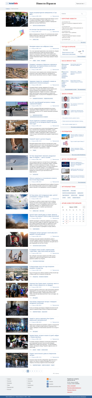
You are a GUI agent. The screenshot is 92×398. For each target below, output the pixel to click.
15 (83, 216)
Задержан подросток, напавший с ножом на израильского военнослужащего (43, 82)
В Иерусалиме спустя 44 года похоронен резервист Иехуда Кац (42, 267)
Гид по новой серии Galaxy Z (77, 141)
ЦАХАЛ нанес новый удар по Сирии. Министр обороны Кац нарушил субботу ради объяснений (44, 215)
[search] (82, 13)
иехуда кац (35, 276)
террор (34, 150)
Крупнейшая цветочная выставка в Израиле (76, 65)
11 (70, 216)
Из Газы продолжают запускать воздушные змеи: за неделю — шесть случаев (43, 156)
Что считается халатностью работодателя (77, 104)
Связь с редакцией (71, 385)
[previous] (63, 207)
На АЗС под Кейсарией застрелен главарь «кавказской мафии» (42, 103)
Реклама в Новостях (71, 390)
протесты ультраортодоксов (39, 25)
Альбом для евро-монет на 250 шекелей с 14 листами (77, 170)
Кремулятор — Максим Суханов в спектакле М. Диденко (76, 73)
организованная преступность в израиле (39, 116)
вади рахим (44, 311)
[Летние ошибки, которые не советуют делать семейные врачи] (66, 136)
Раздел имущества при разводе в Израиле (76, 98)
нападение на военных (38, 98)
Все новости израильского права (78, 127)
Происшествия (55, 16)
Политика (9, 380)
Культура (9, 389)
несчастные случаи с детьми (39, 245)
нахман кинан (45, 349)
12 (73, 216)
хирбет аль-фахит (46, 365)
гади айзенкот (66, 195)
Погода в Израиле (81, 56)
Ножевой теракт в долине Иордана (40, 139)
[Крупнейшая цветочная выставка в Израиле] (66, 66)
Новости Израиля (46, 3)
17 (66, 219)
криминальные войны (37, 115)
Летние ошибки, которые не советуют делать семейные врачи (77, 136)
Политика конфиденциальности (74, 387)
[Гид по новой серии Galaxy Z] (66, 143)
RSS (50, 379)
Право (8, 385)
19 (73, 219)
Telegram (51, 381)
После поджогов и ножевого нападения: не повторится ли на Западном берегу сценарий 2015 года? (43, 122)
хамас (69, 197)
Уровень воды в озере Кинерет (69, 54)
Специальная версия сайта (55, 386)
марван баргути (76, 197)
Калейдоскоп (30, 385)
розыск (34, 349)
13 (76, 216)
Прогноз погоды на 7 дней (67, 52)
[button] (12, 3)
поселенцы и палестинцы (38, 261)
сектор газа (35, 174)
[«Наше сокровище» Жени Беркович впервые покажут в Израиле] (66, 150)
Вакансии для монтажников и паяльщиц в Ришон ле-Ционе (77, 176)
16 (63, 219)
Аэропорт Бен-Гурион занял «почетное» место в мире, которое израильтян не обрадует (44, 284)
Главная (9, 378)
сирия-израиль (36, 228)
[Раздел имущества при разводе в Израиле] (66, 99)
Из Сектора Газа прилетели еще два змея (42, 29)
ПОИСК (64, 13)
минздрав (43, 60)
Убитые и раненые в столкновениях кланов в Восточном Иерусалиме (43, 179)
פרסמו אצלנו (69, 392)
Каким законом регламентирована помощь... (73, 121)
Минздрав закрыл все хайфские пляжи (41, 46)
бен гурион (35, 297)
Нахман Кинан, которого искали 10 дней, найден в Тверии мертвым (44, 336)
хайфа (34, 60)
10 (66, 216)
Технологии (30, 380)
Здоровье (30, 378)
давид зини (80, 192)
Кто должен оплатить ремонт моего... (71, 118)
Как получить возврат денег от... (70, 124)
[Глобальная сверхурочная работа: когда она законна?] (66, 112)
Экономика (9, 383)
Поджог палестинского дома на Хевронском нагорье (43, 354)
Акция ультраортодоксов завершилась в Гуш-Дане (43, 13)
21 (80, 219)
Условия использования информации (78, 396)
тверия (38, 349)
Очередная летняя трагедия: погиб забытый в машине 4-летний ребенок (43, 233)
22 (83, 219)
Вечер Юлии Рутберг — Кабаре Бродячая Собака (77, 81)
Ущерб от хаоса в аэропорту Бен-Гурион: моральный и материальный (42, 319)
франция (81, 195)
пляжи (38, 60)
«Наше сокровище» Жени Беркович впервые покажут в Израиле (77, 149)
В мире (29, 383)
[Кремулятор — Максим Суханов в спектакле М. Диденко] (66, 74)
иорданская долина (48, 98)
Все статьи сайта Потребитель (78, 154)
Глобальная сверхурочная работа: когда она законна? (77, 111)
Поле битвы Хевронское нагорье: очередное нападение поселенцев (43, 302)
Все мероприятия (81, 89)
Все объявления (81, 182)
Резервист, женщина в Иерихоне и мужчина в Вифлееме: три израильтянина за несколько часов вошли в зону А (43, 66)
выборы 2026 (66, 190)
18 (70, 219)
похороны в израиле (43, 276)
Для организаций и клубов (70, 89)
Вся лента (83, 42)
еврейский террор (37, 311)
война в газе (35, 39)
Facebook (51, 384)
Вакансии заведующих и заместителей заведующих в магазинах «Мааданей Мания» (77, 164)
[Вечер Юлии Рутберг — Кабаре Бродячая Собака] (66, 83)
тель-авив (73, 190)
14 (80, 216)
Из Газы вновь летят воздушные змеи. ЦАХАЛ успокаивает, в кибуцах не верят (43, 195)
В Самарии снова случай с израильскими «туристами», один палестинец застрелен (42, 250)
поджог (52, 365)
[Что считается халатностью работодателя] (66, 105)
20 (76, 219)
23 (63, 221)
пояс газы (42, 210)
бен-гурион (35, 331)
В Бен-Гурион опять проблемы (69, 32)
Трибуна (29, 387)
